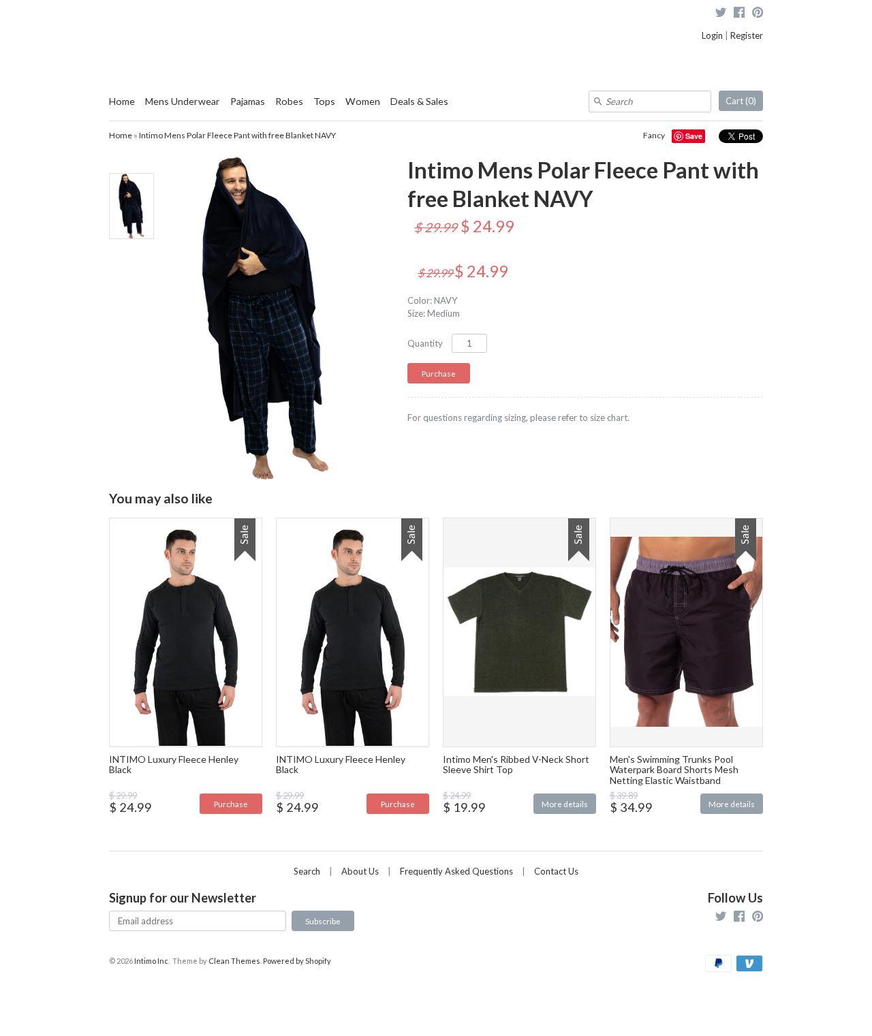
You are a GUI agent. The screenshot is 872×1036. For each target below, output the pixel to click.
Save (693, 136)
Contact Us (556, 871)
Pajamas (247, 101)
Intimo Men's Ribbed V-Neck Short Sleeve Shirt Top (516, 764)
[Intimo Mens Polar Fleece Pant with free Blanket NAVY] (131, 206)
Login (712, 35)
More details (565, 804)
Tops (324, 101)
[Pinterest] (757, 14)
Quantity (425, 343)
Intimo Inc (151, 960)
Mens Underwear (182, 101)
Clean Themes (234, 960)
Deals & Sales (419, 101)
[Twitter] (720, 14)
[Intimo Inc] (177, 20)
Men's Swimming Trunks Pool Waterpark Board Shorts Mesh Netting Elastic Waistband (674, 769)
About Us (360, 871)
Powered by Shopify (297, 960)
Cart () (741, 100)
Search (307, 871)
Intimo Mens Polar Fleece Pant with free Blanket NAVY (237, 135)
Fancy (654, 135)
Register (746, 35)
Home (122, 101)
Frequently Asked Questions (456, 871)
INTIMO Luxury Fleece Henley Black (173, 764)
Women (362, 101)
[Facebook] (739, 14)
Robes (289, 101)
